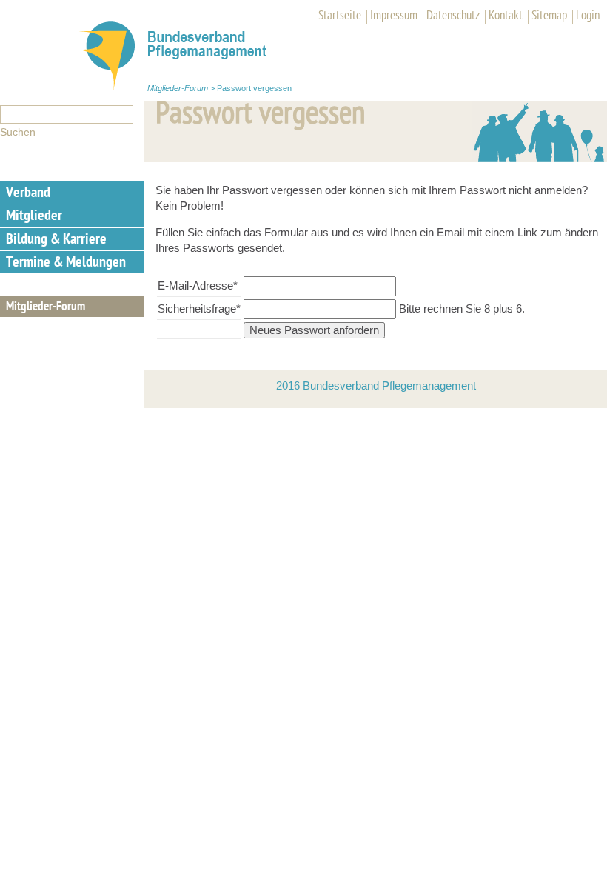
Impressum (393, 16)
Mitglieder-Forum (177, 88)
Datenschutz (453, 16)
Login (588, 16)
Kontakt (506, 16)
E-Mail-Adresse (198, 285)
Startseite (339, 16)
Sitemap (549, 16)
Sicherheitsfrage (199, 308)
